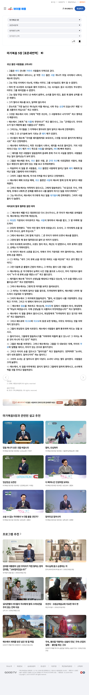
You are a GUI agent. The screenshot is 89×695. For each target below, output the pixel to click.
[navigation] (5, 8)
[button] (44, 20)
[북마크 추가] (79, 41)
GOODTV (62, 2)
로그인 (53, 2)
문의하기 (82, 2)
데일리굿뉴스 (72, 2)
